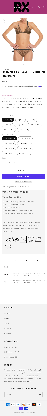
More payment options (23, 181)
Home (6, 319)
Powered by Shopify (30, 412)
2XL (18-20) (35, 125)
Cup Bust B (9, 143)
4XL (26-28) (24, 130)
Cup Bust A (25, 138)
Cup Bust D (9, 148)
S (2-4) (20, 120)
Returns (7, 328)
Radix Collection (20, 412)
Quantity (5, 158)
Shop (6, 323)
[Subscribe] (40, 394)
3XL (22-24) (9, 130)
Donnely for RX (10, 347)
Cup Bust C (24, 143)
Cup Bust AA (9, 138)
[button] (2, 7)
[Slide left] (18, 65)
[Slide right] (28, 65)
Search (7, 313)
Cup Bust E (9, 153)
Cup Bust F (24, 153)
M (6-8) (32, 120)
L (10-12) (7, 125)
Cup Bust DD (25, 148)
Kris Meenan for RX (12, 352)
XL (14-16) (21, 125)
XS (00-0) (8, 120)
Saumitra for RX (10, 357)
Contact (7, 333)
